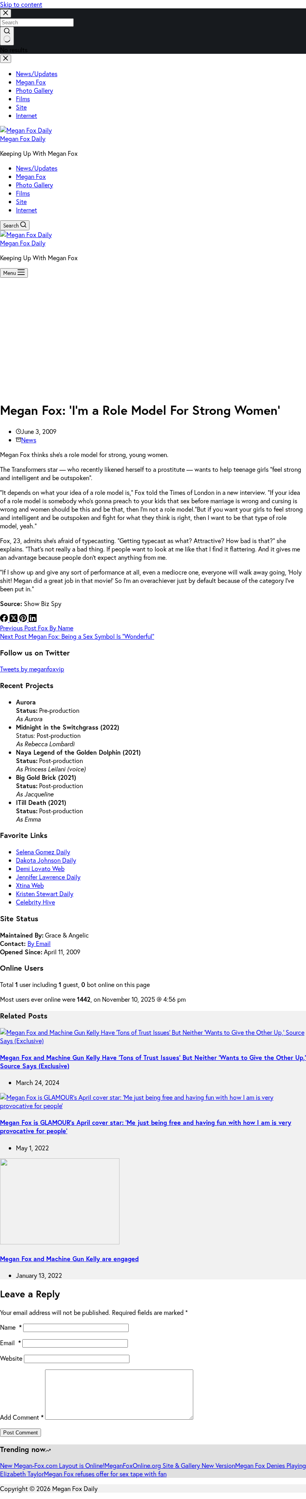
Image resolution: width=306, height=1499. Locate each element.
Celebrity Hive (35, 902)
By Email (39, 943)
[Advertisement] (153, 337)
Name (11, 1327)
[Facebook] (5, 619)
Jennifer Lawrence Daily (48, 877)
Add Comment (21, 1417)
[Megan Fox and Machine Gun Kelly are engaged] (60, 1242)
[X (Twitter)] (14, 619)
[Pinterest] (24, 619)
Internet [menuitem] (26, 115)
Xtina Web (30, 885)
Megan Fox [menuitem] (31, 82)
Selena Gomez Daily (43, 852)
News (28, 440)
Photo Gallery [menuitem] (34, 90)
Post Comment (20, 1433)
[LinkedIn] (33, 619)
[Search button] (7, 36)
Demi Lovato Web (40, 868)
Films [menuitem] (23, 98)
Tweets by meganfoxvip (32, 669)
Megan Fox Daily (22, 138)
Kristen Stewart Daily (44, 893)
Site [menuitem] (21, 107)
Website (11, 1358)
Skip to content (21, 4)
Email (10, 1342)
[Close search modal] (5, 13)
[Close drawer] (5, 59)
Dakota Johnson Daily (46, 860)
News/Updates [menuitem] (36, 73)
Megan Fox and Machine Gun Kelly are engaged (69, 1258)
